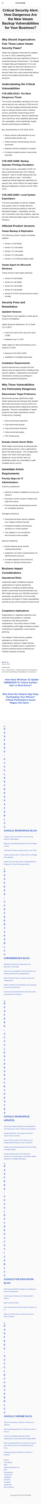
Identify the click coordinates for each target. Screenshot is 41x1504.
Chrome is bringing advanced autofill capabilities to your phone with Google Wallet (20, 1437)
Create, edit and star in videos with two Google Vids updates (20, 856)
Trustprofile (8, 1475)
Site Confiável (9, 1487)
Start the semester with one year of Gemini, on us (20, 1308)
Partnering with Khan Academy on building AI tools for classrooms (20, 1290)
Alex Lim (6, 662)
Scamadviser (8, 1472)
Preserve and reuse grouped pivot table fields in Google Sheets (20, 1148)
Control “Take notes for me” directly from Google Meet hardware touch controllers (18, 1141)
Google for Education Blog (19, 1281)
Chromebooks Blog (17, 958)
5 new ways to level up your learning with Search (18, 1297)
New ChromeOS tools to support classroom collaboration (19, 979)
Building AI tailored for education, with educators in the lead (17, 965)
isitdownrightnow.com (11, 1467)
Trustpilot (7, 1482)
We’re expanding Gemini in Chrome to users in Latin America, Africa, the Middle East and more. (20, 1445)
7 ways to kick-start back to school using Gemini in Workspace (18, 838)
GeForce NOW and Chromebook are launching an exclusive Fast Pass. (20, 986)
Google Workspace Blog (20, 830)
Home (3, 670)
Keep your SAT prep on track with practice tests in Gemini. (19, 1315)
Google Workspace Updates (17, 1118)
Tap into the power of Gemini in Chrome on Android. (19, 1423)
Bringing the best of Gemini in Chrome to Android (18, 1453)
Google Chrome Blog (18, 1416)
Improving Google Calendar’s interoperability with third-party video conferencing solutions (20, 1127)
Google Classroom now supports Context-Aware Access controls (18, 1134)
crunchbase (8, 1462)
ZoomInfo (7, 1480)
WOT (5, 1470)
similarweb (8, 1485)
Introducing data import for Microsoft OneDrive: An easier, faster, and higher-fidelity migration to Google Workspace (20, 1156)
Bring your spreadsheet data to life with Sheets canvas (20, 845)
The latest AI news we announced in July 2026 (20, 850)
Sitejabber (7, 1477)
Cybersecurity (6, 667)
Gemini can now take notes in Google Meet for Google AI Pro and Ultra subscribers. (20, 863)
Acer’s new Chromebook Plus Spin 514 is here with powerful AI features (20, 993)
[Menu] (3, 3)
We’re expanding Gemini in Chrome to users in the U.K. (20, 1430)
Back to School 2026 (11, 1303)
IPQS (5, 1465)
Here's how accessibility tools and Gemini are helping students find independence (20, 972)
